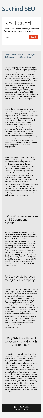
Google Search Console (14, 55)
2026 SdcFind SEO (22, 407)
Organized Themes (21, 409)
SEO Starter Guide (24, 57)
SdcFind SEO (18, 8)
